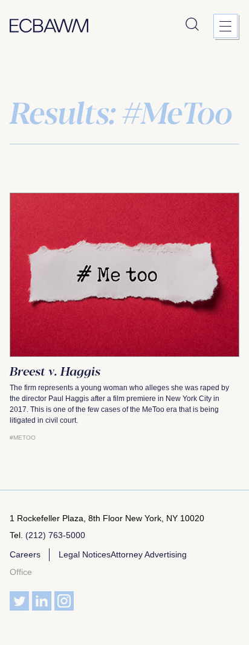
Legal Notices (85, 554)
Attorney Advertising (149, 554)
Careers (25, 554)
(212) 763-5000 (55, 535)
